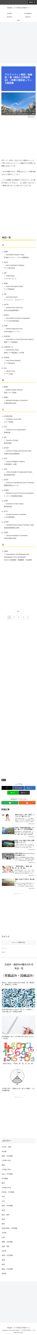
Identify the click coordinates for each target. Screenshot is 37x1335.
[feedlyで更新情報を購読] (9, 802)
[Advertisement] (18, 42)
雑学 (4, 780)
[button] (24, 793)
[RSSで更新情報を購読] (27, 802)
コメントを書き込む (18, 942)
